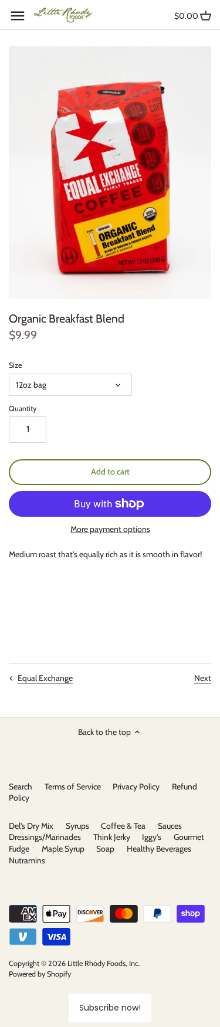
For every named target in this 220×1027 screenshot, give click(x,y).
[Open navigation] (17, 16)
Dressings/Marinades (45, 837)
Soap (105, 848)
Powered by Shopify (40, 974)
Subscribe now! (110, 1008)
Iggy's (151, 837)
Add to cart (110, 471)
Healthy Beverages (159, 848)
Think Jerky (111, 837)
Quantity (22, 408)
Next (202, 678)
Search (20, 786)
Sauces (170, 826)
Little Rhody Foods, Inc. (103, 963)
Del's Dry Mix (31, 826)
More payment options (110, 529)
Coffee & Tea (123, 826)
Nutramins (27, 860)
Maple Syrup (63, 848)
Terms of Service (73, 786)
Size (15, 365)
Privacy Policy (136, 786)
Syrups (77, 826)
